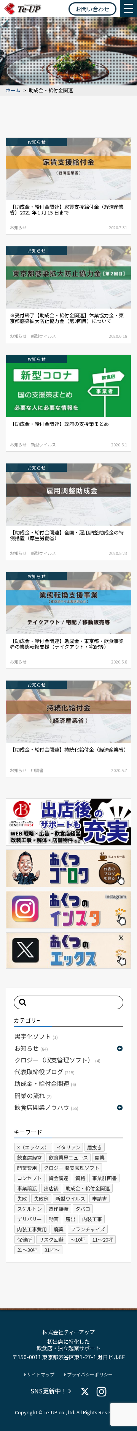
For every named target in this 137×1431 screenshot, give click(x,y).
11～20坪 (102, 1239)
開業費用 (27, 1167)
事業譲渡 (27, 1188)
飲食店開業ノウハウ (46, 1107)
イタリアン (68, 1147)
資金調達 (58, 1178)
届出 (70, 1219)
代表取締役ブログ (44, 1071)
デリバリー (29, 1219)
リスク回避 (51, 1239)
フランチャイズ (87, 1229)
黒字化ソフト (36, 1036)
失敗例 (41, 1198)
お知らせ (31, 1048)
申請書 (99, 1198)
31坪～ (52, 1249)
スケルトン (29, 1208)
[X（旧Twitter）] (85, 1391)
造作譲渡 (58, 1208)
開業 (100, 1157)
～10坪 (78, 1239)
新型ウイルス (70, 1198)
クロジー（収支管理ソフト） (57, 1059)
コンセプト (29, 1178)
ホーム (13, 90)
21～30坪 (27, 1249)
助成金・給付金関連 (45, 1083)
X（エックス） (33, 1147)
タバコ (82, 1208)
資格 (80, 1178)
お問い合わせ (92, 9)
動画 (54, 1219)
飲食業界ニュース (68, 1157)
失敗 (22, 1198)
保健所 (24, 1239)
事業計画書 (104, 1178)
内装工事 (92, 1219)
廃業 (59, 1229)
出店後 (51, 1188)
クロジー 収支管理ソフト (71, 1167)
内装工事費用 (32, 1229)
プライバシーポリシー (89, 1374)
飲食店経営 (29, 1157)
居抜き (94, 1147)
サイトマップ (40, 1374)
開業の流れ (33, 1095)
